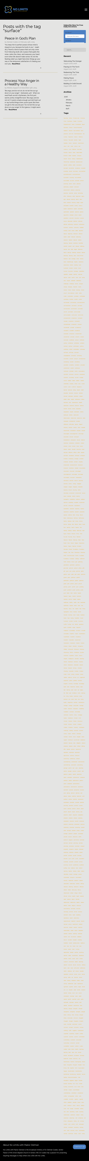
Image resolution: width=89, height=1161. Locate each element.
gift (64, 571)
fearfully (68, 527)
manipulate (75, 705)
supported (66, 1033)
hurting (69, 624)
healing (78, 599)
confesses (82, 340)
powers (81, 805)
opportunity (78, 749)
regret (77, 896)
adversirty (66, 193)
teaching (65, 1052)
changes (81, 283)
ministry (65, 721)
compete (72, 327)
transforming (73, 1074)
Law (79, 146)
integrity (65, 658)
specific (69, 999)
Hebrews (81, 136)
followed (78, 536)
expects (82, 508)
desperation (66, 411)
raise (77, 868)
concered (72, 336)
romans (65, 949)
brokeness (81, 261)
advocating (80, 193)
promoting (66, 846)
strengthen (72, 1011)
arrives (76, 215)
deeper (81, 396)
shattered (73, 980)
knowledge (81, 683)
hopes (65, 618)
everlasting (72, 499)
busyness (70, 271)
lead (65, 690)
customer (74, 386)
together (72, 1068)
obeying (70, 743)
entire (79, 490)
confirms (82, 346)
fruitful (76, 555)
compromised (78, 333)
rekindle (77, 899)
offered (78, 746)
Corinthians (69, 121)
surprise (76, 1036)
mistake (65, 727)
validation (69, 1102)
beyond (65, 249)
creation (77, 380)
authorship (76, 227)
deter (84, 418)
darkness (70, 390)
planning (77, 793)
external (70, 515)
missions (70, 724)
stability (65, 1005)
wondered (70, 1127)
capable (70, 274)
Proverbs (65, 152)
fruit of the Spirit (70, 555)
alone (65, 202)
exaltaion (83, 499)
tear (76, 1052)
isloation (65, 677)
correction (66, 377)
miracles (70, 721)
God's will (71, 133)
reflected (66, 886)
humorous (80, 621)
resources (66, 927)
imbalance (66, 630)
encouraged (78, 471)
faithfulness (81, 518)
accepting (66, 171)
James (70, 143)
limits (79, 693)
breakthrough (70, 261)
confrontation (76, 349)
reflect (69, 889)
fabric (74, 515)
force (68, 543)
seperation (66, 974)
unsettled (66, 1099)
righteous (82, 943)
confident (82, 343)
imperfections (82, 633)
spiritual (76, 1002)
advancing (77, 190)
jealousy (70, 677)
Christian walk (76, 118)
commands (74, 305)
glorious (65, 574)
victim (65, 1105)
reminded (73, 908)
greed (65, 583)
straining (65, 1008)
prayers (69, 811)
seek (68, 968)
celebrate (73, 280)
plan (81, 793)
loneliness (76, 696)
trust (75, 1086)
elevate (82, 452)
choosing (78, 290)
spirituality (66, 1002)
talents (76, 1049)
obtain (75, 746)
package (65, 768)
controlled (71, 371)
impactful (72, 633)
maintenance (81, 702)
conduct (77, 340)
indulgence (80, 646)
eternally (69, 496)
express (65, 515)
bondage (73, 258)
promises (66, 843)
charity (79, 286)
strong (65, 1018)
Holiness (65, 140)
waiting (81, 1108)
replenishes (76, 918)
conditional (71, 340)
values (78, 1102)
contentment (66, 368)
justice (70, 680)
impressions (66, 643)
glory (69, 574)
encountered (82, 468)
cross (79, 383)
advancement (67, 190)
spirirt (78, 999)
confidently (76, 343)
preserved (81, 821)
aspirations (66, 218)
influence (82, 649)
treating (65, 1077)
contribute (66, 371)
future (72, 561)
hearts (75, 605)
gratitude (72, 580)
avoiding (65, 230)
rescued (65, 924)
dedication (76, 396)
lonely (80, 696)
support (77, 1033)
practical (69, 808)
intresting (66, 671)
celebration (78, 280)
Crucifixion (79, 121)
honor (74, 615)
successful (76, 1027)
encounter (72, 471)
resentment (75, 924)
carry (65, 280)
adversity (71, 193)
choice (69, 290)
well (76, 1118)
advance (72, 190)
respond (75, 927)
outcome (72, 755)
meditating (81, 708)
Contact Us (79, 1147)
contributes (77, 368)
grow (77, 586)
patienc (70, 774)
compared (80, 318)
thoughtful (69, 1064)
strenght (80, 1008)
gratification (66, 580)
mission (74, 724)
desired (65, 408)
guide (73, 590)
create (73, 380)
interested (76, 665)
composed (66, 333)
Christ (65, 121)
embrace (66, 458)
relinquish (78, 905)
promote (81, 843)
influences (76, 649)
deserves (77, 405)
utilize (65, 1102)
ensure (70, 490)
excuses (65, 505)
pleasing (74, 796)
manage (70, 705)
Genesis (70, 130)
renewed (66, 914)
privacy (78, 830)
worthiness (70, 1133)
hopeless (82, 615)
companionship (67, 318)
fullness (68, 561)
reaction (70, 871)
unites (76, 1096)
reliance (65, 905)
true (74, 1083)
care (80, 277)
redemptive (72, 883)
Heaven (76, 136)
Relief (70, 155)
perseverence (74, 786)
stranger (70, 1008)
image (73, 627)
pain (73, 768)
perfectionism (76, 777)
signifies (71, 986)
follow (79, 540)
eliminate (66, 455)
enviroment (71, 493)
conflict (70, 349)
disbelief (83, 427)
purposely (66, 861)
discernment (66, 430)
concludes (66, 340)
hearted (71, 605)
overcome (77, 755)
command (80, 305)
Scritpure (79, 155)
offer (65, 749)
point (83, 796)
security (79, 964)
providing (79, 855)
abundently (71, 168)
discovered (66, 436)
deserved (72, 405)
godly (78, 574)
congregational (67, 355)
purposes (71, 861)
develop (78, 421)
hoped (78, 615)
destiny (82, 411)
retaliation (79, 936)
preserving (71, 824)
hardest (74, 596)
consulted (82, 365)
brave (65, 261)
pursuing (66, 864)
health (75, 602)
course (65, 380)
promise (70, 843)
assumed (71, 218)
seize (72, 968)
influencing (66, 652)
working (81, 1127)
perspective (76, 789)
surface (81, 1033)
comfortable (82, 296)
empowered (66, 465)
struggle (71, 1021)
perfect (70, 780)
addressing (66, 186)
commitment (74, 308)
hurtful (65, 624)
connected (73, 355)
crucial (83, 383)
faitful (65, 518)
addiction (79, 183)
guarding (81, 586)
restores (70, 933)
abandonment (79, 161)
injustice (82, 652)
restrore (65, 936)
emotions (71, 461)
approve (81, 211)
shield (82, 980)
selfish (65, 971)
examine (66, 502)
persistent (66, 789)
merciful (71, 715)
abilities (70, 165)
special (65, 999)
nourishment (76, 739)
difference (66, 424)
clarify (76, 293)
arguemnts (66, 215)
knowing (70, 683)
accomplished (82, 171)
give (70, 571)
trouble (65, 1083)
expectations (77, 505)
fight (83, 530)
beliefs (65, 236)
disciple (83, 430)
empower (66, 468)
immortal (83, 630)
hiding (83, 608)
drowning (78, 449)
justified (75, 680)
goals (72, 574)
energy (74, 483)
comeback (76, 296)
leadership (72, 686)
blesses (83, 252)
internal (65, 668)
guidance (69, 590)
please (69, 796)
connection (66, 358)
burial (79, 268)
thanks (83, 1061)
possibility (72, 802)
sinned (83, 986)
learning (68, 690)
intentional (70, 661)
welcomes (66, 1118)
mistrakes (70, 727)
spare (76, 996)
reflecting (71, 886)
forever (72, 543)
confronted (82, 349)
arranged (72, 215)
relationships (66, 902)
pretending (66, 827)
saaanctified (66, 952)
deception (66, 393)
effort (79, 452)
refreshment (66, 893)
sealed (76, 961)
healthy (71, 602)
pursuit (70, 864)
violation (82, 1105)
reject (65, 899)
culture (65, 386)
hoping (72, 618)
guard (65, 590)
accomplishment (76, 174)
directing (66, 427)
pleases (65, 796)
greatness (81, 580)
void (68, 1108)
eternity (78, 496)
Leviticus (66, 149)
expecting (77, 508)
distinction (66, 443)
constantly (71, 365)
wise (69, 1124)
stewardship (76, 1005)
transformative (78, 1071)
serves (75, 974)
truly (77, 1083)
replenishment (67, 921)
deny (70, 402)
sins (64, 989)
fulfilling (77, 558)
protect (81, 852)
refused (65, 896)
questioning (75, 864)
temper (79, 1052)
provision (66, 858)
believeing (78, 236)
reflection (82, 886)
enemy (70, 483)
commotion (70, 311)
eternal (73, 496)
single (79, 986)
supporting (71, 1033)
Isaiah (79, 140)
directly (75, 427)
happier (79, 593)
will (78, 1121)
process (70, 836)
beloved (70, 243)
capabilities (81, 271)
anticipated (66, 205)
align (65, 199)
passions (74, 771)
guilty (82, 590)
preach (70, 814)
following (75, 540)
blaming (69, 252)
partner (65, 771)
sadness (65, 955)
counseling (71, 377)
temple (65, 1055)
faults (83, 524)
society (78, 989)
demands (66, 402)
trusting (65, 1086)
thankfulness (67, 1061)
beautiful (81, 230)
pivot (65, 793)
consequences (82, 358)
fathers (76, 524)
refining (82, 883)
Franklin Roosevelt (78, 127)
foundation (81, 549)
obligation (78, 743)
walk (67, 1111)
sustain (81, 1046)
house (81, 618)
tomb (76, 1068)
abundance (79, 165)
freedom (65, 552)
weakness (72, 1114)
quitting (65, 868)
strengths (78, 1011)
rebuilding (66, 874)
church (65, 293)
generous (78, 565)
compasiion (77, 321)
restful (75, 930)
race (69, 868)
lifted (67, 693)
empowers (80, 465)
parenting (81, 768)
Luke (70, 149)
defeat (65, 399)
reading (74, 871)
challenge (71, 283)
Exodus (71, 127)
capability (66, 274)
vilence (78, 1105)
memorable (77, 711)
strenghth (75, 1008)
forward (70, 549)
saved (73, 958)
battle (76, 230)
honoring (70, 615)
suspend (72, 1046)
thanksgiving (78, 1061)
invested (76, 671)
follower (70, 540)
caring (83, 277)
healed (74, 599)
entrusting (66, 493)
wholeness (80, 1118)
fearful (73, 527)
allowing (73, 199)
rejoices (69, 899)
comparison (71, 321)
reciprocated (66, 877)
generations (66, 565)
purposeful (81, 858)
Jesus (65, 146)
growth (73, 586)
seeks (65, 968)
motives (70, 736)
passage (70, 771)
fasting (69, 524)
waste (76, 1111)
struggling (76, 1021)
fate (73, 524)
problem (75, 833)
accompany (75, 171)
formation (79, 546)
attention (75, 221)
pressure (82, 824)
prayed (65, 811)
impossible (71, 640)
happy (69, 596)
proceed (65, 836)
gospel (65, 577)
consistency (77, 361)
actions (70, 183)
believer (70, 240)
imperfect (72, 636)
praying (77, 811)
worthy (75, 1133)
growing (65, 586)
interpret (70, 668)
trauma (83, 1074)
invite (69, 674)
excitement (81, 502)
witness (65, 1127)
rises (68, 946)
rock (77, 946)
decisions (71, 393)
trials (79, 1077)
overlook (78, 758)
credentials (66, 383)
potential (82, 802)
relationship (72, 902)
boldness (66, 258)
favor (65, 527)
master (65, 708)
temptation (76, 1055)
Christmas (82, 118)
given (67, 571)
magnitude (70, 702)
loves (76, 699)
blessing (71, 255)
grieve (76, 583)
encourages (74, 474)
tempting (82, 1055)
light (70, 693)
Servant (65, 158)
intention (81, 661)
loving (82, 699)
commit (65, 311)
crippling (71, 383)
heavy (70, 608)
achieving (66, 183)
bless (75, 255)
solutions (83, 989)
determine (79, 418)
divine (69, 446)
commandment (67, 305)
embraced (77, 455)
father (80, 524)
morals (69, 733)
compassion (74, 324)
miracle (74, 721)
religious (74, 905)
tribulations (66, 1080)
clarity (80, 293)
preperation (66, 821)
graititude (73, 577)
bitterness (80, 249)
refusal (80, 893)
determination (67, 418)
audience (76, 224)
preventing (77, 827)
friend (65, 555)
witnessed (81, 1124)
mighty (65, 718)
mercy (75, 715)
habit (71, 593)
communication (67, 315)
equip (65, 496)
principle (69, 830)
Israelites (66, 143)
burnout (65, 271)
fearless (77, 527)
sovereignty (66, 996)
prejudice (75, 814)
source (80, 993)
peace (65, 777)
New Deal (79, 149)
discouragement (73, 433)
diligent (80, 424)
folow (83, 540)
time (84, 1064)
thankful (72, 1061)
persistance (80, 786)
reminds (71, 911)
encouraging (66, 477)
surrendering (66, 1039)
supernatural (80, 1030)
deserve (82, 405)
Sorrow (69, 158)
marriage (81, 705)
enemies (66, 483)
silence (75, 986)
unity (80, 1096)
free (69, 552)
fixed (81, 533)
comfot (80, 299)
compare (66, 321)
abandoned (72, 161)
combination (70, 296)
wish (77, 1124)
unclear (70, 1089)
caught (68, 280)
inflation (65, 649)
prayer (73, 811)
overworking (80, 764)
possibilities (66, 802)
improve (82, 643)
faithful (65, 521)
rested (72, 930)
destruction (76, 415)
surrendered (81, 1036)
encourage (80, 474)
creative (82, 380)
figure (65, 533)
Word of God (66, 161)
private (82, 830)
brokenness (66, 265)
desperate (78, 408)
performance (75, 780)
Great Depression (78, 133)
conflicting (66, 349)
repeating (78, 914)
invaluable (71, 671)
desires (69, 408)
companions (74, 318)
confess (65, 343)
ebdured (66, 452)
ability (74, 165)
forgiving (74, 546)
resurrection (73, 936)
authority (71, 227)
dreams (65, 449)
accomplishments (68, 174)
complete (71, 330)
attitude (65, 224)
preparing (80, 818)
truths (79, 1086)
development (72, 421)
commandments (81, 302)
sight (75, 983)
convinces (71, 374)
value (82, 1102)
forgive (69, 546)
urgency (76, 1099)
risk (71, 946)
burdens (71, 268)
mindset (76, 718)
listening (83, 693)
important (66, 640)
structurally (70, 1018)
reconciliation (78, 877)
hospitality (77, 618)
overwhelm (73, 764)
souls (73, 993)
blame (65, 252)
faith (73, 521)
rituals (74, 946)
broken (71, 265)
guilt (65, 593)
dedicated (70, 396)
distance (83, 440)
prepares (71, 818)
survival (77, 1043)
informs (71, 652)
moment (81, 730)
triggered (72, 1080)
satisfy (69, 958)
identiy (76, 624)
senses (77, 971)
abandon (65, 165)
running (77, 949)
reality (78, 871)
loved (72, 699)
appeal (65, 208)
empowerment (73, 465)
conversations (81, 371)
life (64, 693)
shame (80, 977)
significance (80, 983)
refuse (69, 896)
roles (80, 946)
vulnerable (76, 1108)
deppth (80, 402)
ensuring (75, 490)
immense (78, 630)
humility (75, 621)
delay (69, 399)
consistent (66, 365)
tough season (81, 1068)
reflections (76, 886)
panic (76, 768)
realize (82, 871)
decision (76, 393)
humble (71, 621)
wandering (72, 1111)
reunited (70, 939)
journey (74, 677)
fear (81, 527)
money (65, 733)
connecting (79, 355)
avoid (69, 230)
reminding (66, 911)
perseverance (67, 786)
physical (82, 789)
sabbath (72, 952)
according (72, 177)
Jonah (71, 146)
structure (76, 1018)
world (68, 1130)
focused (65, 536)
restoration (80, 930)
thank (65, 1064)
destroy (71, 415)
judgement (82, 677)
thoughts (75, 1064)
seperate (82, 971)
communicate (77, 311)
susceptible (66, 1046)
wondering (76, 1127)
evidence (78, 499)
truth (82, 1086)
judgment (66, 680)
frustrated (81, 555)
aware (73, 230)
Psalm (74, 152)
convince (76, 374)
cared (69, 277)
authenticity (81, 224)
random (80, 868)
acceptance (77, 168)
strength (83, 1011)
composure (71, 333)
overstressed (74, 761)
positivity (75, 799)
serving (65, 977)
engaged (79, 483)
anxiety (76, 205)
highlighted (66, 611)
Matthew (74, 149)
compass (80, 324)
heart (79, 605)
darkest (65, 390)
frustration (72, 558)
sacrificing (81, 952)
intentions (76, 661)
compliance (77, 330)
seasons (65, 964)
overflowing (72, 758)
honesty (75, 611)
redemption (66, 883)
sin (67, 989)
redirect (77, 883)
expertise (72, 511)
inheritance (76, 652)
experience (66, 511)
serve (79, 974)
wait (65, 1111)
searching (81, 961)
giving (73, 571)
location (71, 696)
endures (71, 480)
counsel (76, 377)
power (65, 808)
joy (78, 677)
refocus (79, 889)
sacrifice (76, 952)
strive (73, 1014)
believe (79, 240)
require (82, 921)
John (68, 146)
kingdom (66, 683)
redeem (81, 880)
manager (66, 705)
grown (69, 586)
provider (65, 855)
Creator (74, 121)
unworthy (71, 1099)
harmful (70, 599)
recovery (65, 880)
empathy (81, 461)
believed (73, 236)
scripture (66, 961)
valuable (74, 1102)
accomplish (66, 177)
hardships (79, 596)
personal (71, 789)
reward (70, 943)
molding (71, 730)
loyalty (65, 702)
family (77, 521)
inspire (76, 655)
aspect (79, 215)
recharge (75, 874)
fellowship (79, 530)
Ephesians (66, 127)
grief (68, 583)
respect (70, 927)
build (80, 265)
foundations (75, 549)
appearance (70, 208)
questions (81, 864)
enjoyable (80, 486)
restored (65, 933)
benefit (70, 246)
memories (66, 715)
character (75, 286)
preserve (66, 824)
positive (70, 799)
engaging (75, 486)
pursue (80, 861)
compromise (66, 336)
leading (77, 686)
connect (71, 358)
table (69, 1049)
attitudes (80, 221)
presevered (76, 824)
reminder (78, 908)
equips (83, 493)
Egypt (83, 124)
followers (66, 540)
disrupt (78, 440)
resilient (80, 924)
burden (75, 268)
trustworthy (70, 1086)
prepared (66, 818)
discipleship (73, 430)
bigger (75, 249)
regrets (73, 896)
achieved (77, 180)
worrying (72, 1130)
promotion (77, 846)
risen (65, 946)
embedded (71, 455)
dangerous (79, 386)
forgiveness (81, 543)
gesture (76, 568)
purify (73, 858)
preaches (66, 814)
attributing (70, 224)
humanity (66, 621)
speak (80, 996)
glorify (82, 571)
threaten (80, 1064)
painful (70, 768)
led (78, 690)
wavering (81, 1111)
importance (78, 636)
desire (73, 408)
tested (70, 1058)
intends (65, 661)
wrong (83, 1133)
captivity (75, 274)
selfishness (82, 968)
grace (69, 577)
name (74, 736)
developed (66, 421)
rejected (82, 896)
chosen (82, 290)
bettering (82, 246)
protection (71, 852)
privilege (65, 833)
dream (69, 449)
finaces (69, 533)
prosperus (71, 849)
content (72, 368)
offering (83, 746)
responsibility (67, 930)
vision (65, 1108)
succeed (71, 1027)
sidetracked (70, 983)
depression (66, 405)
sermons (71, 974)
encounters (66, 471)
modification (81, 727)
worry (76, 1130)
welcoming (71, 1118)
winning (82, 1121)
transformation (71, 1071)
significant (66, 986)
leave (75, 690)
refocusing (74, 889)
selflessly (70, 971)
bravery (81, 258)
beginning (70, 233)
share (65, 980)
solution (65, 993)
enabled (76, 468)
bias (69, 249)
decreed (65, 396)
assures (82, 218)
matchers (70, 708)
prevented (72, 827)
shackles (76, 977)
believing (66, 243)
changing (70, 286)
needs (82, 736)
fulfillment (82, 558)
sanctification (75, 955)
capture (65, 277)
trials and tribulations (72, 1077)
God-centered (76, 130)
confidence (70, 343)
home (71, 611)
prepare (75, 818)
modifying (66, 730)
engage (70, 486)
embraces (82, 455)
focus (74, 536)
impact (76, 633)
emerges (76, 458)
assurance (77, 218)
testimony (75, 1058)
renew (70, 914)
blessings (66, 255)
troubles (80, 1080)
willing (75, 1121)
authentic (66, 227)
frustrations (66, 558)
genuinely (66, 568)
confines (70, 346)
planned (73, 793)
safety (69, 955)
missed (65, 724)
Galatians (66, 130)
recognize (72, 877)
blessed (79, 252)
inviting (72, 674)
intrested (80, 668)
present (76, 821)
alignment (78, 196)
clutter (65, 296)
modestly (76, 727)
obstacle (70, 746)
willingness (70, 1121)
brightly (76, 261)
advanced (76, 186)
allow (81, 199)
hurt (73, 624)
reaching (65, 871)
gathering (80, 561)
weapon (78, 1114)
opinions (73, 749)
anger (81, 202)
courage (81, 377)
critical (75, 383)
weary (82, 1114)
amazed (69, 202)
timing (65, 1068)
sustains (77, 1046)
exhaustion (70, 505)
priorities (74, 830)
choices (65, 290)
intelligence (71, 658)
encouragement (67, 474)
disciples (79, 430)
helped (76, 608)
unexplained (80, 1093)
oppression (77, 752)
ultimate (65, 1089)
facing (77, 515)
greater (76, 580)
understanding (67, 1093)
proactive (70, 833)
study (65, 1024)
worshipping (81, 1130)
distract (82, 443)
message (80, 715)
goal (75, 574)
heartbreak (82, 602)
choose (73, 290)
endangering (78, 477)
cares (77, 277)
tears (73, 1052)
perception (69, 777)
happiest (65, 596)
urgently (81, 1099)
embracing (71, 458)
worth (79, 1133)
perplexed (69, 783)
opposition (66, 752)
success (81, 1027)
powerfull (71, 805)
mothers (74, 733)
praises (78, 808)
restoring (75, 933)
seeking (83, 964)
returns (65, 939)
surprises (71, 1036)
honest (79, 611)
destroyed (66, 415)
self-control (76, 968)
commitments (67, 308)
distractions (71, 443)
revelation (66, 943)
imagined (78, 627)
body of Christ (80, 255)
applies (75, 208)
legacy (81, 690)
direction (70, 427)
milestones (70, 718)
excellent (76, 502)
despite (71, 411)
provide (74, 855)
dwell (83, 449)
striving (76, 1014)
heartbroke (66, 605)
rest (69, 936)
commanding (73, 302)
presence (72, 821)
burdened (66, 268)
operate (68, 749)
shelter (78, 980)
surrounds (72, 1043)
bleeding (74, 252)
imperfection (66, 636)
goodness (83, 574)
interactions (70, 665)
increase (65, 646)
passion (79, 771)
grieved (72, 583)
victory (74, 1105)
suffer (70, 1030)
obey (74, 743)
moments (76, 730)
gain (76, 561)
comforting (66, 299)
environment (78, 493)
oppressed (71, 752)
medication (75, 708)
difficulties (71, 424)
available (82, 227)
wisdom (65, 1124)
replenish (73, 921)
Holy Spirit (70, 140)
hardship (65, 599)
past (83, 771)
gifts (83, 568)
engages (66, 486)
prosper (76, 849)
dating (74, 390)
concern (82, 336)
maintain (75, 702)
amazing (74, 202)
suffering (66, 1030)
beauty (65, 233)
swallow (65, 1049)
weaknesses (66, 1114)
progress (70, 839)
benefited (81, 243)
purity (76, 858)
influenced (70, 649)
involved (77, 674)
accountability (78, 177)
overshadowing (67, 761)
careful (73, 277)
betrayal (77, 246)
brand (77, 258)
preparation (80, 814)
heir (73, 608)
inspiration (71, 655)
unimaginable (71, 1096)
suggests (74, 1030)
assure (65, 221)
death (82, 390)
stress (65, 1014)
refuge (75, 893)
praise (82, 808)
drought (74, 449)
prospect (82, 846)
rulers (73, 949)
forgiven (65, 546)
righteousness (76, 943)
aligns (83, 196)
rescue (69, 924)
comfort (76, 299)
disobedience (67, 440)
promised (82, 839)
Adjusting (66, 118)
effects (75, 452)
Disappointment (67, 124)
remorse (80, 911)
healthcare (66, 602)
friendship (83, 552)
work (65, 1130)
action (74, 183)
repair (74, 914)
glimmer (78, 571)
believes (75, 240)
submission (74, 1024)
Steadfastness (79, 158)
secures (70, 964)
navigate (78, 736)
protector (76, 852)
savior (77, 958)
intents (65, 665)
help (80, 608)
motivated (78, 733)
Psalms (70, 152)
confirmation (76, 346)
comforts (71, 299)
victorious (69, 1105)
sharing (68, 980)
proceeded (80, 833)
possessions (80, 799)
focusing (70, 536)
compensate (66, 327)
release (82, 902)
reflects (65, 889)
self (73, 971)
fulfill (65, 561)
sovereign (72, 996)
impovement (77, 640)
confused (66, 352)
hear (82, 605)
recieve (80, 874)
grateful (78, 577)
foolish (65, 543)
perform (81, 780)
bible (72, 249)
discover (71, 436)
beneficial (75, 243)
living (67, 696)
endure (76, 480)
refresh (71, 893)
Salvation (74, 155)
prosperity (66, 849)
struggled (81, 1018)
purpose (76, 861)
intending (82, 658)
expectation (66, 508)
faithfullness (70, 518)
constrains (77, 365)
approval (77, 211)
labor (68, 686)
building (76, 265)
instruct (80, 655)
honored (65, 615)
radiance (73, 868)
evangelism (66, 499)
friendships (77, 552)
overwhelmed (81, 761)
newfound (70, 739)
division (73, 446)
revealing (80, 939)
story (81, 1005)
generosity (72, 565)
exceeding (70, 502)
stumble (69, 1024)
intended (77, 658)
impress (78, 643)
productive (75, 836)
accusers (72, 180)
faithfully (76, 518)
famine (80, 521)
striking (69, 1014)
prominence (76, 839)
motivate (65, 736)
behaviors (75, 233)
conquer (76, 358)
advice (75, 193)
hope (68, 618)
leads (81, 686)
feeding (65, 530)
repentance (66, 918)
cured (69, 386)
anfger (78, 202)
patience (65, 774)
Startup (73, 158)
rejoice (73, 899)
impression (72, 643)
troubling (70, 1083)
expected (72, 508)
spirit (80, 1002)
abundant (66, 168)
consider (72, 361)
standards (70, 1005)
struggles (66, 1021)
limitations (74, 693)
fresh (72, 552)
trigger (76, 1080)
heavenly (66, 608)
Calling (70, 118)
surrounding (66, 1043)
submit (80, 1024)
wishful (73, 1124)
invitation (81, 671)
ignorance (81, 624)
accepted (83, 168)
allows (77, 199)
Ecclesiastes (78, 124)
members (71, 711)
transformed (66, 1074)
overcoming (66, 758)
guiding (78, 590)
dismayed (76, 436)
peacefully (79, 774)
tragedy (65, 1071)
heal (78, 602)
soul (77, 993)
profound (66, 839)
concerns (77, 336)
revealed (75, 939)
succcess (66, 1027)
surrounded (78, 1039)
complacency (78, 327)
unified (65, 1096)
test (79, 1058)
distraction (77, 443)
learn (72, 690)
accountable (66, 180)
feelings (70, 530)
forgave (76, 543)
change (65, 286)
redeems (76, 880)
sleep (75, 989)
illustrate (69, 627)
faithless (70, 521)
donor (77, 446)
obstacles (66, 746)
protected (81, 849)
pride (65, 830)
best (73, 246)
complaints (66, 330)
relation (78, 902)
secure (74, 964)
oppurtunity (66, 755)
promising (75, 843)
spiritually (71, 1002)
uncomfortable (76, 1089)
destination (76, 411)
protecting (66, 852)
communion (74, 315)
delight (72, 399)
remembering (67, 908)
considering (66, 361)
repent (71, 918)
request (78, 921)
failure (81, 515)
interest (81, 665)
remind (75, 911)
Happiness (70, 136)
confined (65, 346)
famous (65, 524)
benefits (65, 246)
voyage (71, 1108)
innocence (66, 655)
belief (69, 236)
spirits (82, 999)
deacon (78, 390)
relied (69, 905)
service (83, 974)
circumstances (71, 293)
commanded (66, 302)
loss (69, 699)
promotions (71, 846)
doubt (81, 446)
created (69, 380)
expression (82, 511)
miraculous (79, 721)
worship (65, 1133)
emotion (76, 461)
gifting (80, 568)
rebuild (70, 874)
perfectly (66, 780)
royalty (69, 949)
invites (65, 674)
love (79, 699)
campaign (76, 271)
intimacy (75, 668)
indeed (70, 646)
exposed (77, 511)
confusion (76, 352)
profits (79, 836)
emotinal (81, 458)
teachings (81, 1049)
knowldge (76, 683)
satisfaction (81, 955)
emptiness (71, 468)
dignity (76, 424)
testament (66, 1058)
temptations (70, 1055)
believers (66, 240)
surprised (66, 1036)
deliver (82, 399)
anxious (80, 205)
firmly (77, 533)
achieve (82, 180)
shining (65, 983)
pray (81, 811)
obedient (66, 743)
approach (72, 211)
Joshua (75, 146)
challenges (66, 283)
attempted (70, 221)
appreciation (66, 211)
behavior (80, 233)
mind (79, 718)
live (64, 696)
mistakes (79, 724)
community (80, 315)
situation (71, 989)
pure (70, 858)
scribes (81, 958)
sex (72, 977)
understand (73, 1093)
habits (68, 593)
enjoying (65, 490)
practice (74, 808)
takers (72, 1049)
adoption (71, 186)
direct (79, 427)
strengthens (66, 1011)
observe (83, 743)
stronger (81, 1014)
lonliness (66, 699)
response (80, 927)
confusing (71, 352)
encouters (72, 477)
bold (70, 258)
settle (69, 977)
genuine (71, 568)
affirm (65, 196)
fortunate (66, 549)
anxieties (72, 205)
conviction (66, 374)
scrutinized (71, 961)
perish (65, 783)
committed (80, 308)
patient (74, 774)
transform (79, 1074)
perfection (82, 777)
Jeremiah (75, 143)
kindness (80, 680)
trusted (80, 1083)
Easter (73, 124)
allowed (68, 199)
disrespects (73, 440)
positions (66, 799)
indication (75, 646)
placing (68, 793)
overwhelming (67, 764)
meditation (66, 711)
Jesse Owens (81, 143)
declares (81, 393)
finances (73, 533)
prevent (82, 827)
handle (75, 593)
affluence (69, 196)
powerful (76, 805)
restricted (80, 933)
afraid (73, 196)
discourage (80, 433)
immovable (66, 633)
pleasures (79, 796)
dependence (75, 402)
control (76, 371)
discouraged (66, 433)
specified (74, 999)
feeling (74, 530)
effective (70, 452)
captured (80, 274)
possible (77, 802)
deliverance (77, 399)
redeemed (70, 880)
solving (69, 993)
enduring (81, 480)
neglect (65, 739)
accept (70, 171)
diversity (65, 446)
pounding (66, 805)
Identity (75, 140)
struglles (81, 1021)
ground (80, 583)
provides (70, 855)
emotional (66, 461)
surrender (72, 1039)
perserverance (76, 783)
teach (69, 1052)
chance (76, 283)
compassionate (67, 324)
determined (73, 418)
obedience (82, 739)
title (68, 1068)
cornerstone (82, 374)
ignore (65, 627)
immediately (72, 630)
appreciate (80, 208)
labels (65, 686)
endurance (66, 480)
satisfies (65, 958)
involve (81, 674)
